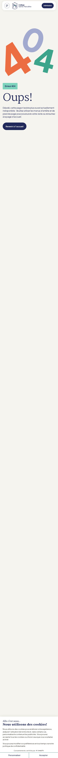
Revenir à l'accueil (14, 126)
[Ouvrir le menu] (7, 5)
